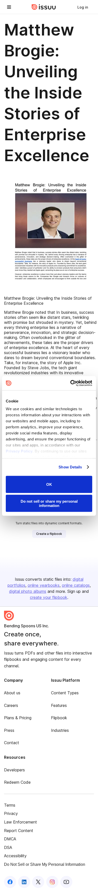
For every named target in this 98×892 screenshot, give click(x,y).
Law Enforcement (20, 822)
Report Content (18, 830)
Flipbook (59, 717)
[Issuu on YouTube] (66, 882)
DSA (8, 847)
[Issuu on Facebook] (10, 882)
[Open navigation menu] (9, 7)
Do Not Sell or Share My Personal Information (44, 864)
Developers (14, 769)
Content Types (65, 692)
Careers (11, 705)
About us (12, 692)
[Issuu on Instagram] (52, 882)
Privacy (11, 813)
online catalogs (76, 585)
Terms (9, 805)
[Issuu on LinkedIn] (24, 882)
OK (49, 484)
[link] (82, 7)
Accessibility (15, 855)
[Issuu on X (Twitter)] (38, 882)
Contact (11, 742)
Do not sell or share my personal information (49, 503)
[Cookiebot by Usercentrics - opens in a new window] (70, 383)
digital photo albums (27, 591)
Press (9, 730)
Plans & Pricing (17, 717)
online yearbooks (44, 585)
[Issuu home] (44, 7)
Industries (60, 730)
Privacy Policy (19, 451)
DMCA (10, 838)
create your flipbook (48, 597)
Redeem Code (17, 782)
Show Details (70, 467)
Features (59, 705)
